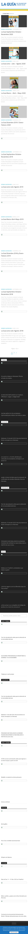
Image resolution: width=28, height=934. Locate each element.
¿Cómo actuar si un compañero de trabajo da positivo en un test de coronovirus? (13, 606)
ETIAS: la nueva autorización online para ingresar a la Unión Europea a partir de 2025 (13, 759)
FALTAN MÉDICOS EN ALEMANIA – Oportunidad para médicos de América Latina (13, 414)
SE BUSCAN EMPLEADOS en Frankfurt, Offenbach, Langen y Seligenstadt (12, 396)
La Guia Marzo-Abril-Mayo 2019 (12, 219)
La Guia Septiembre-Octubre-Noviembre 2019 (11, 155)
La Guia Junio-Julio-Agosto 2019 (12, 187)
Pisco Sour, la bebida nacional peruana (10, 840)
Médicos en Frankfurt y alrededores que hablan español (12, 569)
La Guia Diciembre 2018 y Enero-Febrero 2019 (12, 254)
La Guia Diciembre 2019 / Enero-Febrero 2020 (12, 123)
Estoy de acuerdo (14, 932)
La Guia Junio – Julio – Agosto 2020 (13, 63)
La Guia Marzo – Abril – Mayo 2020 (13, 93)
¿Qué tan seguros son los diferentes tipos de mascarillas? (13, 587)
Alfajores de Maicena (6, 857)
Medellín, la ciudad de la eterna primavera (11, 777)
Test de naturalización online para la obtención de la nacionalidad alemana (13, 505)
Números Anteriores (6, 29)
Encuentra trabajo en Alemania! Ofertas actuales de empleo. (12, 377)
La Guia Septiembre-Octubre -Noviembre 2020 (11, 33)
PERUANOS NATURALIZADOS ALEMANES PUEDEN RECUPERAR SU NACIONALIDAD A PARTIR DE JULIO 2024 (13, 543)
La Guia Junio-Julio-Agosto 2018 (12, 330)
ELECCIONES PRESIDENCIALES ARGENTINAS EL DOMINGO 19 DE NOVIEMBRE (13, 656)
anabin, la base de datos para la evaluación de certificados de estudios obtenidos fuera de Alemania (13, 479)
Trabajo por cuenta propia (7, 674)
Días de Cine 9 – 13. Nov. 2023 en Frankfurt (12, 879)
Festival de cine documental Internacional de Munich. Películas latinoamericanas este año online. (14, 915)
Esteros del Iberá (5, 802)
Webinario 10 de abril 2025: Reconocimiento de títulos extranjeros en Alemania (14, 439)
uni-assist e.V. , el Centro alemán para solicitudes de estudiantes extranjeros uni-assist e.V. (12, 459)
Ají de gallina (4, 824)
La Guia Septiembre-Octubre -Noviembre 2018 (11, 292)
